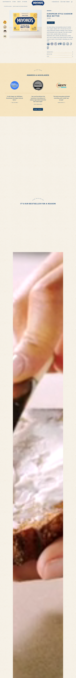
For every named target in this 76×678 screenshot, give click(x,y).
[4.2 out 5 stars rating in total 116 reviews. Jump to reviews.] (49, 10)
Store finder (66, 1)
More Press (38, 109)
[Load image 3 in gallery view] (5, 22)
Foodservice (55, 1)
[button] (7, 1)
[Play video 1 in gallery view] (5, 31)
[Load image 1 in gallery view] (5, 36)
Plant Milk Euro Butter (8, 6)
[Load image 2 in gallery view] (5, 27)
